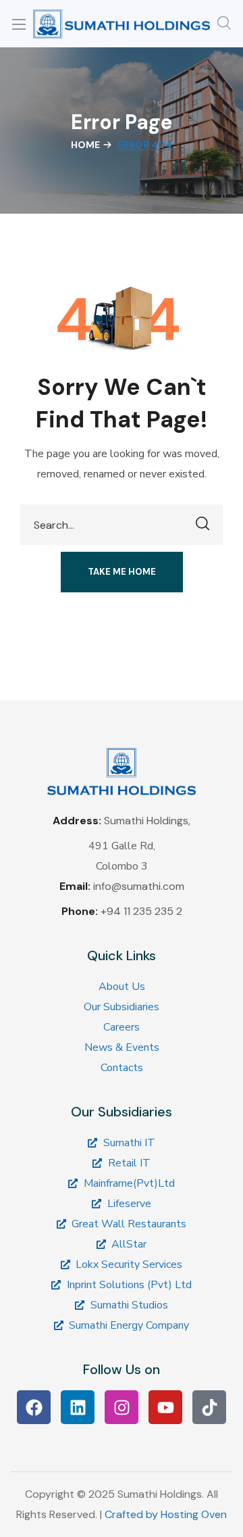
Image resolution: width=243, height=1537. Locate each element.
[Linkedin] (77, 1407)
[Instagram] (121, 1407)
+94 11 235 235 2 (141, 911)
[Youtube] (165, 1407)
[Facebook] (34, 1407)
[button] (224, 23)
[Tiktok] (209, 1407)
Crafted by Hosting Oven (166, 1514)
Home (85, 145)
